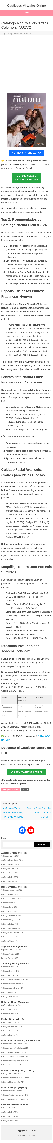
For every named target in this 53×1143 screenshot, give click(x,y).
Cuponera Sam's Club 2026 (11, 950)
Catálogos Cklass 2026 (10, 864)
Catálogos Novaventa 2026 (11, 1005)
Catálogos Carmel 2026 (10, 967)
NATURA (25, 790)
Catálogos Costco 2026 (10, 954)
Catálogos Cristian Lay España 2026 (14, 1095)
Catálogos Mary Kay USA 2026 (12, 1082)
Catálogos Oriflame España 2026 (13, 1091)
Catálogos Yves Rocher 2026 (12, 933)
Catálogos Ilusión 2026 (9, 869)
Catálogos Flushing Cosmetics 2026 (14, 1061)
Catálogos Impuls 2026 (9, 873)
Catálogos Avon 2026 (9, 903)
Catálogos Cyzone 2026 (10, 1116)
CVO (8, 33)
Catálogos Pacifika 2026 (10, 971)
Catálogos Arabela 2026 (10, 894)
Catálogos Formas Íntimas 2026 (13, 984)
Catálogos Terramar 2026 (10, 937)
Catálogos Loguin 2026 (9, 975)
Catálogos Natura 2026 (9, 924)
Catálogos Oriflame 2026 (10, 928)
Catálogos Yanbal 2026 (9, 1121)
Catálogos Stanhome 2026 (11, 898)
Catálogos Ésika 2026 (9, 1112)
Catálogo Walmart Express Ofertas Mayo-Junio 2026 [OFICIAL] (13, 812)
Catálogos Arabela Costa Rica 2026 (14, 1048)
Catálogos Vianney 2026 (10, 941)
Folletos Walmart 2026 (9, 958)
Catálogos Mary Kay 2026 (11, 920)
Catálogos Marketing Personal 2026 (14, 979)
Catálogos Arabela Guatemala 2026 (14, 1044)
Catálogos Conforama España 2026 (14, 1099)
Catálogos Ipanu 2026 (9, 992)
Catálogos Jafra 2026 (9, 911)
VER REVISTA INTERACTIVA (26, 153)
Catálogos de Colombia (10, 790)
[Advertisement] (26, 64)
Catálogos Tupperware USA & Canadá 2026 (17, 1078)
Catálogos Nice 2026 (9, 881)
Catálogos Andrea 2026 (10, 856)
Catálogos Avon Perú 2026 (11, 1022)
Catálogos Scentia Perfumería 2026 (14, 1056)
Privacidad (31, 1135)
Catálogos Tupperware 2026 (11, 890)
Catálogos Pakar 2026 (9, 877)
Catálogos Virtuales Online (26, 5)
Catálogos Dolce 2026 (9, 997)
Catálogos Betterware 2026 (11, 916)
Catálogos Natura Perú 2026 (11, 1027)
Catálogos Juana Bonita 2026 (12, 988)
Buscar (4, 838)
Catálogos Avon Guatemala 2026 (13, 1065)
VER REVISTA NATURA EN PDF (26, 772)
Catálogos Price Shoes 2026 (12, 860)
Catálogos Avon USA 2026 (11, 1074)
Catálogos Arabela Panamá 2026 (13, 1052)
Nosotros (21, 1135)
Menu (26, 13)
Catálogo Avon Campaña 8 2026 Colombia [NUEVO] (39, 812)
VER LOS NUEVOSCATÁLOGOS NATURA (26, 178)
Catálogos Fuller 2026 (9, 907)
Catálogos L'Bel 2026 (9, 1108)
